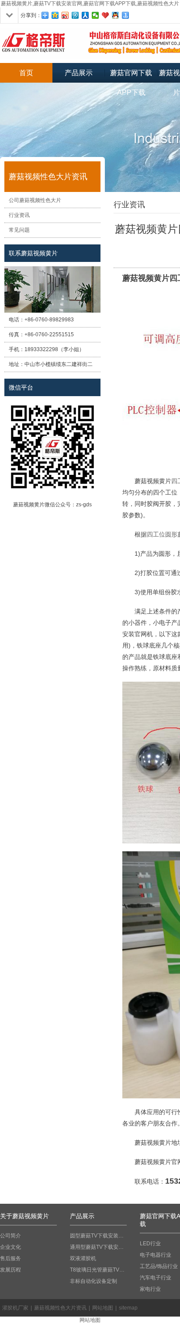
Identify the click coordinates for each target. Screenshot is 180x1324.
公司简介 (10, 1236)
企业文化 (10, 1247)
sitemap (128, 1308)
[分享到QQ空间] (55, 15)
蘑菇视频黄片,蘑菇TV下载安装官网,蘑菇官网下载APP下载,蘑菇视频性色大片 (90, 3)
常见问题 (19, 230)
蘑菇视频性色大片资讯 (60, 1308)
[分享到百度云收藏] (105, 15)
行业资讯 (19, 215)
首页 (26, 73)
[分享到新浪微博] (65, 15)
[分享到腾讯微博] (75, 15)
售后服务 (10, 1258)
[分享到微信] (95, 15)
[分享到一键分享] (125, 15)
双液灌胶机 (83, 1258)
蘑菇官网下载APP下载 (131, 76)
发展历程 (10, 1270)
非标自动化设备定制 (93, 1281)
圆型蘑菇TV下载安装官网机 (98, 1236)
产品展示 (79, 73)
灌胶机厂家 (15, 1308)
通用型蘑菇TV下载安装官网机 (98, 1247)
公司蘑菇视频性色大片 (35, 200)
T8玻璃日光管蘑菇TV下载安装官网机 (98, 1270)
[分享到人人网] (85, 15)
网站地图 (102, 1308)
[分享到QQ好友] (115, 15)
